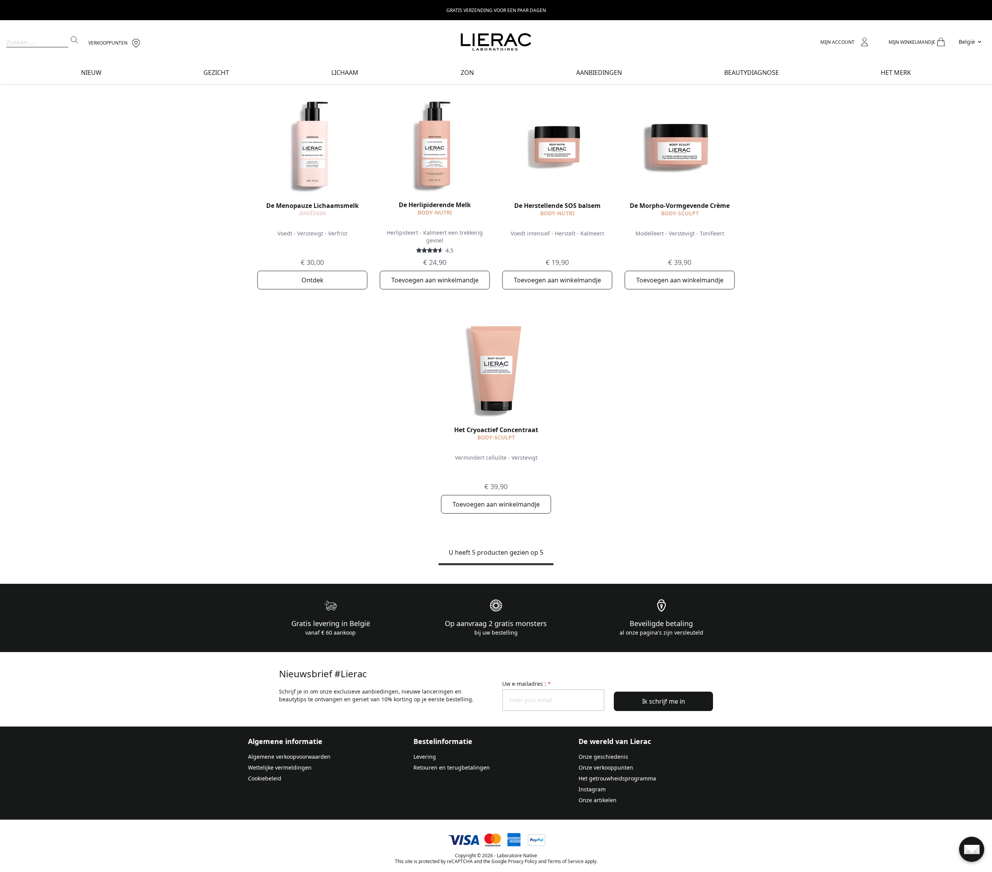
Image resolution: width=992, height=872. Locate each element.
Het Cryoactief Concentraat (496, 430)
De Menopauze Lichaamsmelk (312, 205)
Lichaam (344, 72)
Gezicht (216, 72)
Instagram (592, 789)
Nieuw (91, 72)
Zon (467, 72)
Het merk (896, 72)
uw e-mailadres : (526, 683)
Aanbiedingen (599, 72)
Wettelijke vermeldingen (280, 767)
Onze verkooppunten (606, 767)
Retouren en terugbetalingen (451, 767)
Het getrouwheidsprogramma (617, 778)
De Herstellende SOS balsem (557, 205)
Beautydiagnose (751, 72)
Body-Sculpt (680, 213)
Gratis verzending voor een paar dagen (496, 10)
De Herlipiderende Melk (435, 205)
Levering (424, 756)
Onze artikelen (598, 800)
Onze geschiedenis (603, 756)
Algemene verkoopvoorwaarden (289, 756)
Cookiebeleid (264, 778)
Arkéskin (312, 213)
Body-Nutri (435, 212)
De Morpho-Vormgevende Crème (680, 205)
